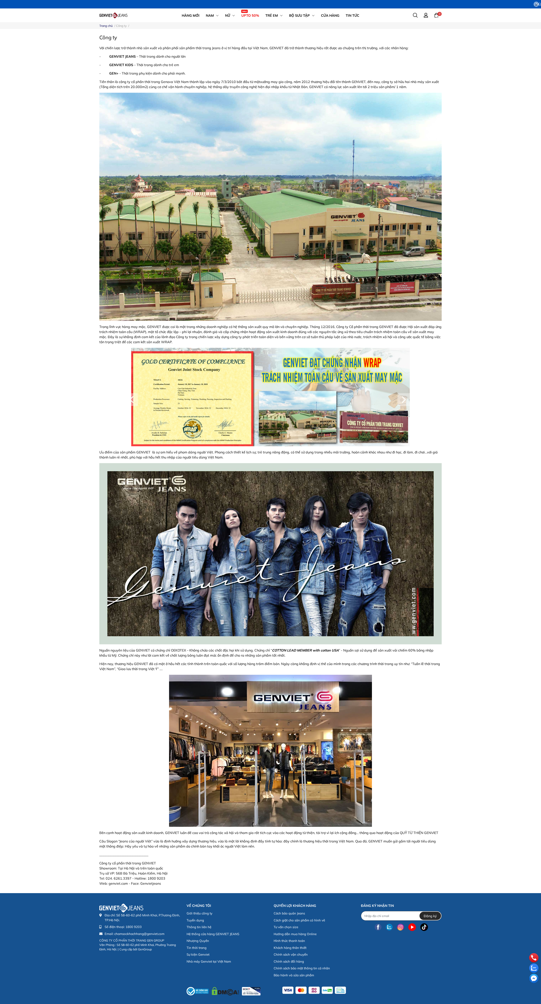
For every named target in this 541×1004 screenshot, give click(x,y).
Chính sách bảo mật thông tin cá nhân (302, 968)
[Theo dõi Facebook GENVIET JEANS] (378, 927)
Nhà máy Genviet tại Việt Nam (209, 961)
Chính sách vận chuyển (291, 954)
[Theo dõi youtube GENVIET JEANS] (412, 927)
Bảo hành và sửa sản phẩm (294, 975)
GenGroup (145, 949)
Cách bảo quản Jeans (289, 913)
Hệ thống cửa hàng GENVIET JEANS (213, 934)
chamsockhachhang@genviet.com (139, 934)
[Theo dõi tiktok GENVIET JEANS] (424, 927)
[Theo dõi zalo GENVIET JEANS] (389, 927)
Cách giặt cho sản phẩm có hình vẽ (299, 920)
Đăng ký (430, 916)
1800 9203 (134, 927)
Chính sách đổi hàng (289, 961)
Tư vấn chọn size (286, 927)
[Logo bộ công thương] (224, 990)
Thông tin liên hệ (199, 927)
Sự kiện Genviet (198, 954)
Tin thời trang (196, 948)
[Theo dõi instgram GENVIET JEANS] (400, 927)
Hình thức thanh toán (289, 941)
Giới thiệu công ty (199, 913)
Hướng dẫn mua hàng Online (295, 934)
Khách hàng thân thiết (290, 948)
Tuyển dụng (195, 920)
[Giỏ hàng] (436, 15)
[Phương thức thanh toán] (314, 990)
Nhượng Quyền (198, 941)
